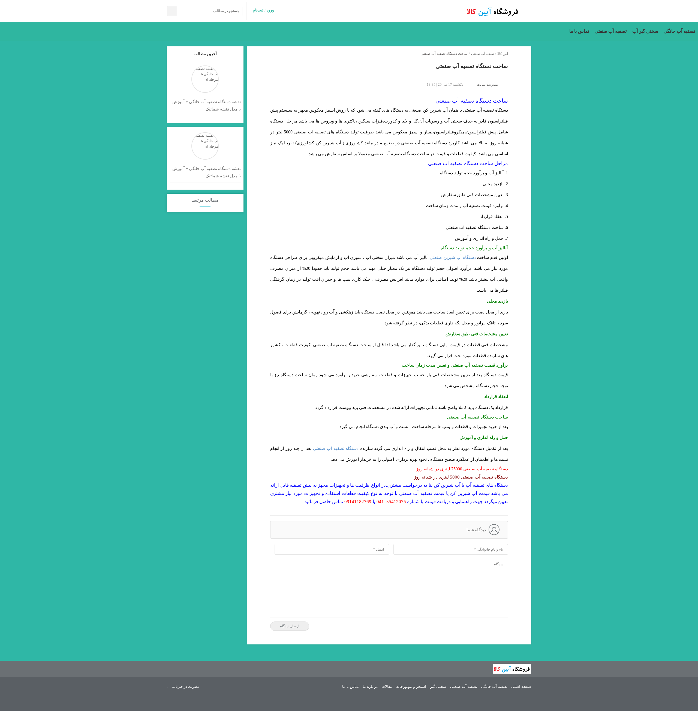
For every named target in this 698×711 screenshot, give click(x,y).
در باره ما (370, 687)
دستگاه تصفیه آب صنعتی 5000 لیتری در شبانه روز (461, 477)
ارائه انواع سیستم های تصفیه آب (493, 11)
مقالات (386, 687)
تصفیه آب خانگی (679, 31)
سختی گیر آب (645, 31)
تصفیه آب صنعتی (611, 31)
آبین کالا (502, 54)
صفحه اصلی (521, 687)
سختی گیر (438, 687)
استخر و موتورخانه (411, 687)
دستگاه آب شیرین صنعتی (453, 257)
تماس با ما (579, 31)
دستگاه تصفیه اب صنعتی (336, 448)
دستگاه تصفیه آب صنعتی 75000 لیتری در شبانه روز (462, 469)
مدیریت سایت (487, 84)
